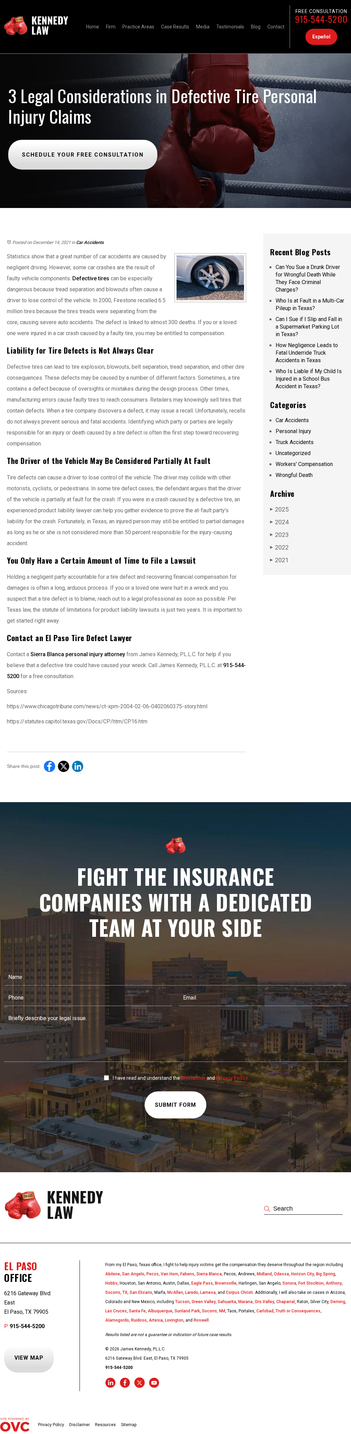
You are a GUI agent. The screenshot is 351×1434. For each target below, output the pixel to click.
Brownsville (226, 1283)
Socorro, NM (213, 1311)
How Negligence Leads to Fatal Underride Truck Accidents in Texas (307, 353)
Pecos (152, 1274)
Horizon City (302, 1274)
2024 (279, 522)
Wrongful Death (294, 475)
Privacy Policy (232, 1078)
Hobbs (111, 1283)
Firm (111, 26)
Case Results (175, 26)
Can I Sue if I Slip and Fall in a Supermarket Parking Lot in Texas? (309, 327)
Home (92, 26)
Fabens (187, 1274)
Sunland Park (187, 1311)
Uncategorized (293, 453)
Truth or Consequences (298, 1311)
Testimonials (230, 26)
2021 (279, 560)
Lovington (174, 1320)
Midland (264, 1274)
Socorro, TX (116, 1292)
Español (321, 36)
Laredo (191, 1292)
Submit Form (175, 1105)
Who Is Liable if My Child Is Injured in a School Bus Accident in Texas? (309, 379)
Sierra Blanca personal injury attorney (77, 654)
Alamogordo (117, 1320)
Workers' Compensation (304, 464)
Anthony (334, 1283)
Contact (276, 26)
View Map (29, 1358)
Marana (245, 1301)
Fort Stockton (311, 1283)
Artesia (156, 1320)
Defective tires (90, 278)
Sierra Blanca (209, 1274)
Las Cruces (116, 1311)
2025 (279, 509)
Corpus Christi (239, 1292)
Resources (105, 1424)
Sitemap (128, 1424)
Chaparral (285, 1301)
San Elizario (141, 1292)
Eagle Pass (202, 1283)
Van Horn (169, 1274)
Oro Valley (264, 1301)
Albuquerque (160, 1311)
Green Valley (204, 1301)
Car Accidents (90, 242)
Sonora (289, 1283)
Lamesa (208, 1292)
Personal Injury (293, 431)
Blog (256, 26)
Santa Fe (137, 1311)
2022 (279, 547)
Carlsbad (265, 1311)
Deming (337, 1301)
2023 (279, 534)
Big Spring (325, 1274)
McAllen (175, 1292)
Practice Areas (138, 26)
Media (202, 26)
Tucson (182, 1301)
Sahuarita (227, 1301)
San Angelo (133, 1274)
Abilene (112, 1274)
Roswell (201, 1320)
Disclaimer (193, 1078)
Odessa (281, 1274)
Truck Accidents (295, 442)
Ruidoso (139, 1320)
